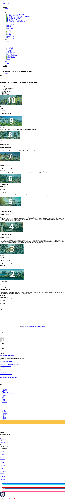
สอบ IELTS (3, 398)
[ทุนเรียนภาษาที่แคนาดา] (5, 366)
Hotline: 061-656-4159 (3, 439)
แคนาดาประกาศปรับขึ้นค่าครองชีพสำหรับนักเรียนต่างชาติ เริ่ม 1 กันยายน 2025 (8, 377)
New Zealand (2, 451)
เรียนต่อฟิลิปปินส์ (4, 419)
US (0, 454)
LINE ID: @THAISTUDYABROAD (4, 3)
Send (1, 499)
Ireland (1, 468)
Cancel (3, 499)
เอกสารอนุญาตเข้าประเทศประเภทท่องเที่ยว (8, 393)
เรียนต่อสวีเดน (4, 414)
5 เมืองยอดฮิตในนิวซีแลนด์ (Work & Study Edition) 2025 (6, 374)
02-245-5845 (2, 1)
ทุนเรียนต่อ (3, 399)
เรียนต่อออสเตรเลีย (5, 401)
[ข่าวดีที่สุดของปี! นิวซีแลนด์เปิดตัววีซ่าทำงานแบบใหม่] (5, 359)
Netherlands (1, 471)
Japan (1, 462)
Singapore (1, 460)
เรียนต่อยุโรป (4, 395)
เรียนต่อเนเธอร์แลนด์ (5, 412)
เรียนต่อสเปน (4, 417)
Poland (1, 474)
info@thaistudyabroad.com (4, 2)
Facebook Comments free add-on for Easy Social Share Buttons (33, 326)
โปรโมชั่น (5, 451)
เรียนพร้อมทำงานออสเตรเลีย (6, 392)
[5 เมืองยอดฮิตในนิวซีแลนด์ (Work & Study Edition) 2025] (3, 372)
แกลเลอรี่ (4, 400)
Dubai (1, 465)
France (1, 459)
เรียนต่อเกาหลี (4, 416)
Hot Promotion (4, 394)
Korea (1, 476)
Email (3, 484)
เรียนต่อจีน (3, 409)
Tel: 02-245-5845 (2, 438)
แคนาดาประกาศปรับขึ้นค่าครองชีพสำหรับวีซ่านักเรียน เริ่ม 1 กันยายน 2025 (8, 355)
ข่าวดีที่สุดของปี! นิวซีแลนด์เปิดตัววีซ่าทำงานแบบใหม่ (6, 361)
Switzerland (1, 479)
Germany (1, 457)
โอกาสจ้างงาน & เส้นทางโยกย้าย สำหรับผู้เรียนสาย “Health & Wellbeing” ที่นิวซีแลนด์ (9, 364)
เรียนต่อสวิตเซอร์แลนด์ (5, 418)
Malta (1, 473)
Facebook (3, 488)
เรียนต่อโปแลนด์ (4, 413)
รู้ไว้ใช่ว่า (3, 397)
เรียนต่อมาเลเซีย (4, 389)
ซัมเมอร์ (3, 391)
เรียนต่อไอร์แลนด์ (4, 410)
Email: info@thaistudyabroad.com (4, 442)
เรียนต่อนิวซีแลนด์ (4, 402)
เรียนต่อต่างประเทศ (4, 390)
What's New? (6, 73)
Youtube (3, 487)
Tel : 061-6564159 (4, 483)
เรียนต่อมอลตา (4, 415)
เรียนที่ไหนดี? (4, 396)
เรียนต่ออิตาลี (4, 411)
